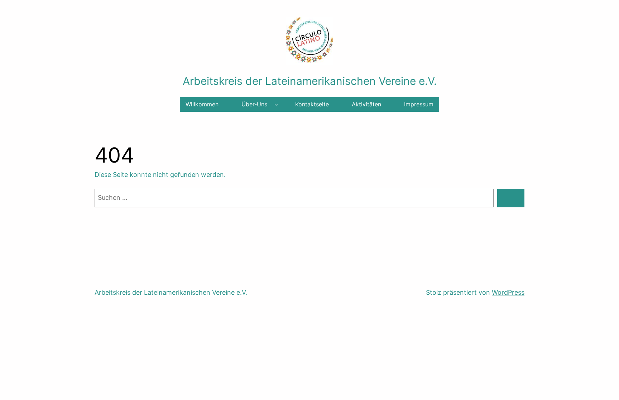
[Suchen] (510, 198)
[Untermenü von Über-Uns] (276, 104)
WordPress (508, 292)
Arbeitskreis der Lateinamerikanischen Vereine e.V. (310, 80)
